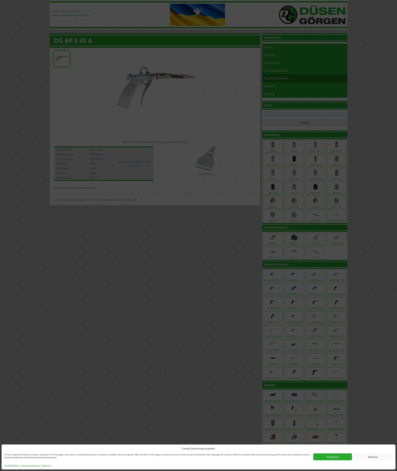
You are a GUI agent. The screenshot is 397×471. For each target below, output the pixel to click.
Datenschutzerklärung (30, 465)
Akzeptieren (332, 456)
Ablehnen (373, 456)
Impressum (46, 465)
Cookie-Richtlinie (12, 465)
